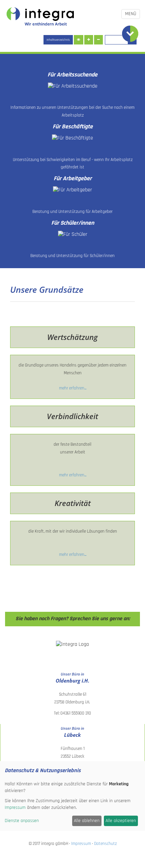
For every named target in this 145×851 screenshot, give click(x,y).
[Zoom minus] (98, 39)
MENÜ (130, 14)
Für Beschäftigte (73, 126)
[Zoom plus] (88, 39)
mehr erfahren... (72, 388)
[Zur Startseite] (40, 16)
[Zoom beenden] (78, 39)
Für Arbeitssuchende (72, 74)
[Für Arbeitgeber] (72, 190)
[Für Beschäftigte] (72, 138)
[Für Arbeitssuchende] (72, 86)
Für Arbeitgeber (73, 178)
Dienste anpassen (22, 821)
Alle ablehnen (86, 821)
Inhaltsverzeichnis (58, 40)
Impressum (81, 843)
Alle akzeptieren (121, 821)
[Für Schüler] (72, 234)
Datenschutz (105, 843)
